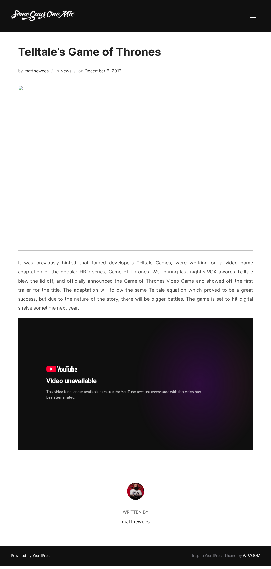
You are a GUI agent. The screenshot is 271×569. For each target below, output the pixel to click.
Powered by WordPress (31, 555)
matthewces (36, 70)
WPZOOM (251, 555)
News (65, 70)
